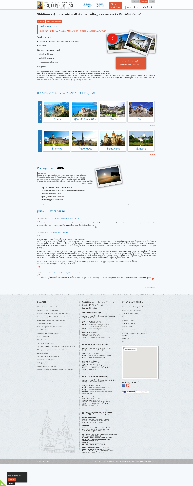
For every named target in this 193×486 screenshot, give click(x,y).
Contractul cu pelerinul (130, 323)
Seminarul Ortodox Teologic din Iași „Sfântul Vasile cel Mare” (55, 364)
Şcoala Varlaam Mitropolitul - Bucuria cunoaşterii (53, 318)
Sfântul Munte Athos (85, 119)
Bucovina (57, 149)
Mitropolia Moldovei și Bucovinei (48, 307)
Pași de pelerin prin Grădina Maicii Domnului (57, 188)
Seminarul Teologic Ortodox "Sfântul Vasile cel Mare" (55, 315)
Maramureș (85, 149)
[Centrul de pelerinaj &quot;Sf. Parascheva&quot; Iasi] (55, 8)
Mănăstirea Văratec (76, 31)
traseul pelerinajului (54, 21)
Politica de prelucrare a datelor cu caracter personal (133, 332)
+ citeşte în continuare (87, 183)
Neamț (62, 31)
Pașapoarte (126, 317)
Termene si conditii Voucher (131, 328)
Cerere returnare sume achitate (133, 311)
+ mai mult (152, 125)
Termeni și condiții (128, 326)
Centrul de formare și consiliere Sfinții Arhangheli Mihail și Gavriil (57, 342)
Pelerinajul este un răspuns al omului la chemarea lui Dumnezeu (63, 191)
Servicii (137, 7)
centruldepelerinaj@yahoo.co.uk (100, 324)
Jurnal (128, 7)
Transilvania (113, 149)
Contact (47, 458)
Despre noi (40, 458)
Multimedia (148, 7)
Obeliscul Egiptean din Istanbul (52, 200)
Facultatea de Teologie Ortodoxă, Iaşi (49, 310)
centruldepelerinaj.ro (147, 458)
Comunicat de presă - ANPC (131, 314)
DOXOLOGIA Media (109, 458)
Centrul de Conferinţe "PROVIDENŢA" (49, 352)
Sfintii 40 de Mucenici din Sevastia (53, 197)
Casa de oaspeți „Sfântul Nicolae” (48, 360)
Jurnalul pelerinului (51, 211)
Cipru (141, 119)
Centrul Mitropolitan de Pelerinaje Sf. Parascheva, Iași (98, 389)
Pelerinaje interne (48, 31)
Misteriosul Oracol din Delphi (51, 194)
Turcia (113, 119)
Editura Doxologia (43, 349)
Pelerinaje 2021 (45, 168)
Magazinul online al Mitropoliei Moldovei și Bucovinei (55, 312)
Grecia (57, 119)
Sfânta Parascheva (43, 336)
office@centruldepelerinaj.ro (99, 326)
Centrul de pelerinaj (44, 327)
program (41, 21)
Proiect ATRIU (126, 336)
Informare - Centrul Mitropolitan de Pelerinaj (134, 307)
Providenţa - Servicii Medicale (47, 355)
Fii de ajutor (41, 357)
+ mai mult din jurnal (149, 287)
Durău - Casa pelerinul (44, 333)
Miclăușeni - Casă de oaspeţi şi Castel (50, 330)
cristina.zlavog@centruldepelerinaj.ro (102, 385)
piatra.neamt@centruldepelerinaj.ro (101, 354)
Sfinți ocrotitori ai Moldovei (46, 338)
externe (40, 112)
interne (40, 141)
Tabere (124, 339)
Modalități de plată (128, 320)
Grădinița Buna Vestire (44, 321)
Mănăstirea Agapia (96, 31)
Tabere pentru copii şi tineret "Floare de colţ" (52, 346)
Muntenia (141, 149)
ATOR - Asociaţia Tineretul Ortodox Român (51, 324)
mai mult (11, 483)
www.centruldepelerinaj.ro (98, 328)
